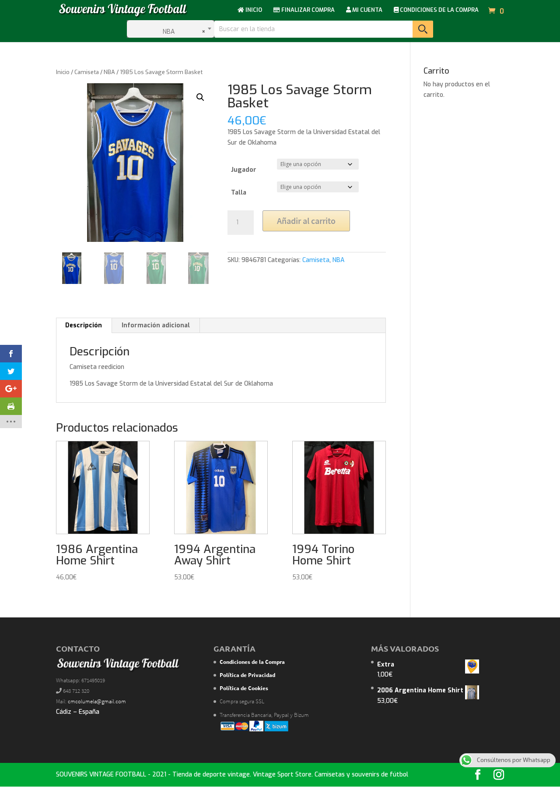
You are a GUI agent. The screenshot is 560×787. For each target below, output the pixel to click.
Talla (238, 192)
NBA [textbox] (182, 32)
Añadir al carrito (306, 220)
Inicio (63, 72)
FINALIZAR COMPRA (307, 10)
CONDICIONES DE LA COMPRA (439, 10)
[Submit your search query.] (423, 29)
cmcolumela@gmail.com (97, 701)
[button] (200, 97)
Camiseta (86, 72)
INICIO (253, 10)
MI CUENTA (366, 10)
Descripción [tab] (83, 325)
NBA (109, 72)
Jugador (243, 170)
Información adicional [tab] (156, 325)
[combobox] (170, 29)
